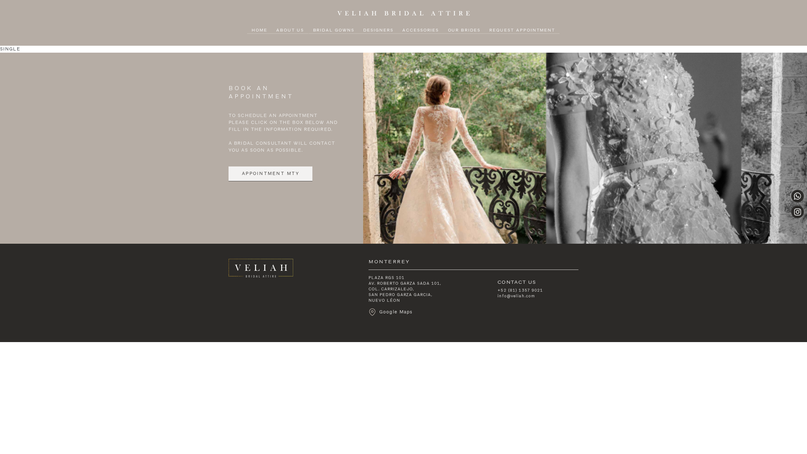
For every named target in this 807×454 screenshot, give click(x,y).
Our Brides (464, 30)
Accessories (420, 30)
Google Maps (394, 312)
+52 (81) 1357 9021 (520, 290)
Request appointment (522, 30)
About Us (290, 30)
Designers (378, 30)
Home (259, 30)
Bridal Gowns (333, 30)
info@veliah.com (516, 296)
